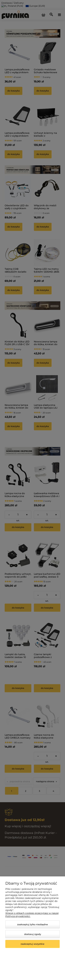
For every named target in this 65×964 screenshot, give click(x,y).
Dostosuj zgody (32, 934)
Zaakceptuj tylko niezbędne (32, 924)
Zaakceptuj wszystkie (32, 944)
